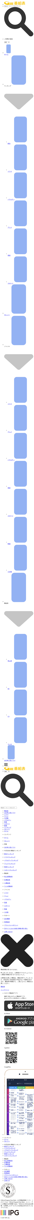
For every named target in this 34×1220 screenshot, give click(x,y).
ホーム (6, 831)
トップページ (5, 990)
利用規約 (7, 1173)
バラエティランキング (11, 1150)
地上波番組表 (8, 1160)
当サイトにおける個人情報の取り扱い (16, 1177)
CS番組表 (7, 1164)
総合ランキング (9, 1146)
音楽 (5, 822)
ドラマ (6, 814)
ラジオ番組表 (8, 1166)
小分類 (6, 818)
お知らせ (7, 1180)
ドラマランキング (9, 1148)
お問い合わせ (8, 1178)
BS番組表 (7, 1162)
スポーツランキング (10, 1155)
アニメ (6, 816)
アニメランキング (9, 1152)
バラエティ (7, 820)
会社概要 (7, 1171)
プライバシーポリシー (11, 1175)
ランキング (7, 827)
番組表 (6, 811)
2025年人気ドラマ (9, 812)
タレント (7, 829)
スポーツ (7, 824)
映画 (5, 825)
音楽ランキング (9, 1153)
